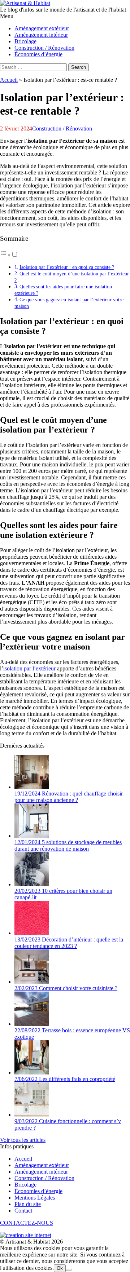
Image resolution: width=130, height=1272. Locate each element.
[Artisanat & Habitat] (25, 3)
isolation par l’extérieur (29, 668)
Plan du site (27, 1204)
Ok (60, 1268)
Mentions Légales (34, 1198)
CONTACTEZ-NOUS (26, 1223)
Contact (23, 1210)
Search (78, 67)
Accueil (9, 80)
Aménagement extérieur (41, 1165)
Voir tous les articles (23, 1140)
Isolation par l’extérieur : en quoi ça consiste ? (67, 267)
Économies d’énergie (38, 1191)
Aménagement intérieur (41, 1172)
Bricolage (25, 1185)
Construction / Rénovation (62, 128)
